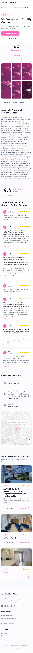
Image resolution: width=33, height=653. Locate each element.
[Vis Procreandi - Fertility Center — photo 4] (16, 90)
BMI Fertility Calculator (7, 623)
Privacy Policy (5, 636)
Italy (9, 8)
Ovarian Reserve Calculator (9, 618)
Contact (22, 102)
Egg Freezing (15, 29)
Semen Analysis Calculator (8, 621)
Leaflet (17, 444)
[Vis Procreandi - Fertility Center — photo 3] (27, 71)
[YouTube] (11, 606)
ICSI (7, 29)
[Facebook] (5, 606)
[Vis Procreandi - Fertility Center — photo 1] (6, 81)
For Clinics (4, 633)
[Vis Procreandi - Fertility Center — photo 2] (16, 71)
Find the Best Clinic (6, 615)
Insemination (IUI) (9, 26)
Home (3, 8)
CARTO (29, 444)
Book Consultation (10, 33)
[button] (16, 428)
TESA (2, 29)
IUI (21, 29)
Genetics (17, 26)
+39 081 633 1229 (9, 38)
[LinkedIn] (2, 606)
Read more (6, 246)
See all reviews (16, 55)
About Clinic (6, 102)
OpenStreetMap (24, 444)
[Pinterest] (14, 606)
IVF (10, 29)
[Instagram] (8, 606)
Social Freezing (26, 26)
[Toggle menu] (30, 2)
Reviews (15, 102)
